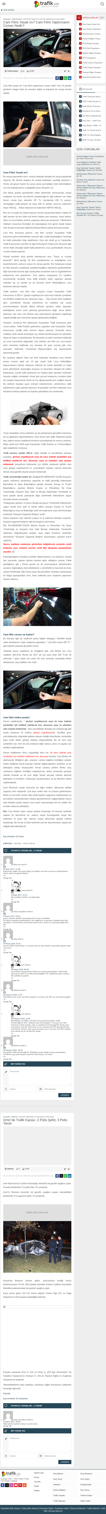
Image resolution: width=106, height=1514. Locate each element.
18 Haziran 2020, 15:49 (12, 1050)
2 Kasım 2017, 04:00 (11, 1422)
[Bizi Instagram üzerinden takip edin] (11, 1485)
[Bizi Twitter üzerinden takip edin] (7, 1485)
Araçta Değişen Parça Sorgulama (90, 156)
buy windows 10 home (13, 836)
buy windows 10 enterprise (15, 1398)
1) (52, 188)
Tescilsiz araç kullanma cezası (89, 180)
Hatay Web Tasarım (30, 1508)
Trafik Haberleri (93, 1508)
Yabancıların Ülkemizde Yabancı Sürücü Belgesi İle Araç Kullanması (91, 187)
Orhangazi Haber (46, 1508)
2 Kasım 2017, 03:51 (11, 916)
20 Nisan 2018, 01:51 (12, 944)
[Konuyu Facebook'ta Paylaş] (57, 78)
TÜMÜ (102, 17)
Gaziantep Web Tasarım (11, 1508)
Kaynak (6, 1393)
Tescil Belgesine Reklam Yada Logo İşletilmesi (89, 163)
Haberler (15, 1117)
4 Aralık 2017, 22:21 (19, 895)
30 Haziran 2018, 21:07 (12, 995)
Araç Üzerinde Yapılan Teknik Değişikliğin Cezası (88, 169)
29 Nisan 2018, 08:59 (20, 969)
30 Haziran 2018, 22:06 (20, 1019)
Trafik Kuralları (17, 19)
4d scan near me (55, 1511)
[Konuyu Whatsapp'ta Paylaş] (65, 78)
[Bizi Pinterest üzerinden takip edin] (20, 1485)
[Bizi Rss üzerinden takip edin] (24, 1485)
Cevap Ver (7, 878)
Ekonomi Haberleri (78, 1508)
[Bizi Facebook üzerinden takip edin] (3, 1485)
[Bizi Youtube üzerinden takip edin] (16, 1485)
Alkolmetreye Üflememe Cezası (89, 174)
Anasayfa (6, 19)
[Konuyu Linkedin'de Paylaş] (69, 78)
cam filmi (17, 843)
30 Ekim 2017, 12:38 (11, 869)
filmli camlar (29, 843)
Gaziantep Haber (62, 1508)
